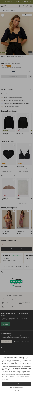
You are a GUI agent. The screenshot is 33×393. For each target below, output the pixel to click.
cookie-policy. (5, 379)
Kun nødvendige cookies (16, 387)
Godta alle (16, 383)
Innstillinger (16, 390)
